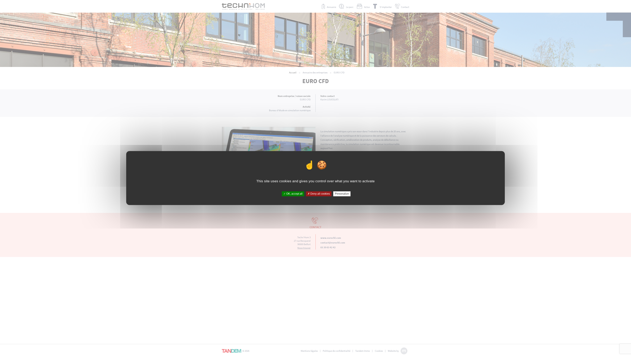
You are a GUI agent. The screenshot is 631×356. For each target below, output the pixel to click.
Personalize (342, 193)
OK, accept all (294, 193)
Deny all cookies (320, 193)
